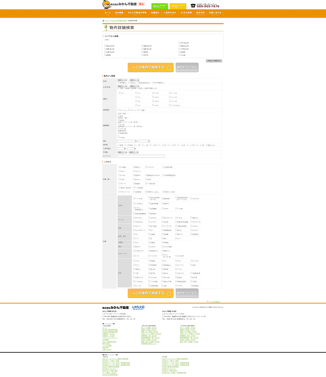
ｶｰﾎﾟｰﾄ (137, 265)
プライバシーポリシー (110, 338)
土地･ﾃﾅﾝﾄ (180, 273)
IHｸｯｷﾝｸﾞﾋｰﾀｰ (168, 218)
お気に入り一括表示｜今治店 (190, 334)
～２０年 (182, 145)
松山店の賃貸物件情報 (118, 21)
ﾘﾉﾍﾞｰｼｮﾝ (138, 286)
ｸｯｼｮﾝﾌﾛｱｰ (153, 277)
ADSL (149, 179)
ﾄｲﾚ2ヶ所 (195, 199)
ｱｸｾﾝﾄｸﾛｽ (167, 277)
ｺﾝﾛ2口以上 (139, 222)
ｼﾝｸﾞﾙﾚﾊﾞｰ (153, 222)
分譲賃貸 (138, 192)
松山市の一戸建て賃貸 (110, 371)
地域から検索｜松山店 (149, 340)
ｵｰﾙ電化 (123, 167)
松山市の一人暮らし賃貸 (110, 361)
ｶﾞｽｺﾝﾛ (179, 218)
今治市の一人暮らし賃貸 (170, 361)
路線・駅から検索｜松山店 (150, 342)
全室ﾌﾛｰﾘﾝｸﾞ (139, 277)
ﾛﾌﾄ (151, 230)
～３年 (146, 145)
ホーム (107, 21)
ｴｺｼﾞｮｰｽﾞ (138, 171)
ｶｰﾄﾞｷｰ (137, 256)
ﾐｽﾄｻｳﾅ (166, 209)
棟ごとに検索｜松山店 (149, 328)
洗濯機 (166, 234)
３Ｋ (139, 101)
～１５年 (173, 145)
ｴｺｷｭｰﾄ (123, 171)
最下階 (152, 273)
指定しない (211, 145)
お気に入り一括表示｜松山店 (151, 334)
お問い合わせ (107, 350)
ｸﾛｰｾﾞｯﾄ (138, 226)
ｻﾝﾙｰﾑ (179, 261)
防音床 (179, 277)
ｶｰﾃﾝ (178, 238)
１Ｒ (122, 93)
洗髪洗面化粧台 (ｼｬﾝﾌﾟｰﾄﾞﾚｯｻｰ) (181, 198)
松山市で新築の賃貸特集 (110, 367)
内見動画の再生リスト (149, 344)
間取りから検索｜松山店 (149, 332)
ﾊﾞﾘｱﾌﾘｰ (180, 286)
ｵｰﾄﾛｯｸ (123, 175)
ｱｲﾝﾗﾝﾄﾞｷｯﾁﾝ (196, 222)
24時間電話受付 (170, 175)
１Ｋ (139, 93)
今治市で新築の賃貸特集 (170, 367)
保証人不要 (167, 281)
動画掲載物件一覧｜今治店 (189, 338)
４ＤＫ (156, 105)
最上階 (152, 269)
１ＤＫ (156, 93)
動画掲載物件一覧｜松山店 (150, 338)
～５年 (154, 145)
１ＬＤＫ (174, 93)
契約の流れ (106, 344)
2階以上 (138, 269)
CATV (123, 179)
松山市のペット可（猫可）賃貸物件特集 (116, 365)
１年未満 (129, 145)
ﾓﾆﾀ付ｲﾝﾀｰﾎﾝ (139, 251)
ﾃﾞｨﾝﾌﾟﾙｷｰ (153, 256)
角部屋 (166, 269)
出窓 (193, 265)
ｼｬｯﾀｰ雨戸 (180, 256)
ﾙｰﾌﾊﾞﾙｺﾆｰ (195, 261)
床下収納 (153, 226)
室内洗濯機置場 (140, 214)
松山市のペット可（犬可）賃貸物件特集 (116, 363)
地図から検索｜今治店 (187, 330)
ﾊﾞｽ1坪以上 (139, 204)
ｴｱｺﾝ (136, 243)
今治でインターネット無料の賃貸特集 (175, 359)
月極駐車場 (196, 273)
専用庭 (152, 261)
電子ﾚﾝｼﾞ (180, 234)
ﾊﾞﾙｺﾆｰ (137, 261)
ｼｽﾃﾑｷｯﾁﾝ (153, 218)
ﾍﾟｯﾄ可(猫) (154, 281)
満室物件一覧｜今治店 (187, 336)
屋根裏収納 (167, 230)
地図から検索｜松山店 (149, 330)
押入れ (179, 230)
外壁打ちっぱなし (153, 192)
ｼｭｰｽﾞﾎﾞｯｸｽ (167, 226)
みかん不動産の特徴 (109, 342)
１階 (136, 273)
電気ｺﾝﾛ (195, 218)
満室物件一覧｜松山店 (149, 336)
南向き (166, 273)
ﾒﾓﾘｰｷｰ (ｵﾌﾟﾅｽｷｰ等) (166, 256)
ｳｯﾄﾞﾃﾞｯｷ (180, 265)
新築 (121, 145)
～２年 (138, 145)
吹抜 (165, 286)
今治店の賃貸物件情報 (110, 332)
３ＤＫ (156, 101)
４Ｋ (139, 105)
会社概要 (105, 340)
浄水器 (166, 222)
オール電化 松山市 (109, 373)
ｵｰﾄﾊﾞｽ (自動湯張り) (138, 209)
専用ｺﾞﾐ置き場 (126, 188)
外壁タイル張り (170, 192)
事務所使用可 (181, 281)
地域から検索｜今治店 (187, 340)
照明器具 (195, 234)
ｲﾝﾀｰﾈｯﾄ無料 (168, 247)
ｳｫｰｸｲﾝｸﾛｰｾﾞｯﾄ (140, 230)
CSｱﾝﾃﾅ (153, 247)
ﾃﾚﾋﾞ (136, 234)
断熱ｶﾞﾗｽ (167, 251)
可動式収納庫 (181, 226)
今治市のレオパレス (168, 369)
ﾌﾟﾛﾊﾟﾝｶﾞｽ (150, 167)
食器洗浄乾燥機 (182, 222)
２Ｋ (139, 97)
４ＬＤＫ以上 (175, 105)
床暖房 (152, 243)
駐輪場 (137, 184)
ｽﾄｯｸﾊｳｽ (195, 230)
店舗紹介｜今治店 (108, 336)
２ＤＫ (156, 97)
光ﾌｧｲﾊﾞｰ (138, 179)
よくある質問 (107, 346)
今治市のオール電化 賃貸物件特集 (174, 373)
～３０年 (201, 145)
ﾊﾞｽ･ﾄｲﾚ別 (138, 199)
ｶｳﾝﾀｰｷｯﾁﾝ (138, 218)
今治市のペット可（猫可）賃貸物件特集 (175, 365)
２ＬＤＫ (174, 97)
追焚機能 (153, 209)
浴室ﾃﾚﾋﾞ (167, 204)
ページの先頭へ (215, 301)
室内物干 (153, 214)
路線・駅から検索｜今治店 (189, 342)
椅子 (165, 238)
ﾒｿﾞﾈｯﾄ (179, 269)
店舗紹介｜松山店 (108, 334)
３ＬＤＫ (174, 101)
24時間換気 (154, 286)
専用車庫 (153, 265)
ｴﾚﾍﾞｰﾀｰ (123, 184)
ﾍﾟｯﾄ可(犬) (138, 281)
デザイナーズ (125, 192)
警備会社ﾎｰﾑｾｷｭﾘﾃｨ (153, 175)
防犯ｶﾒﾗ (137, 175)
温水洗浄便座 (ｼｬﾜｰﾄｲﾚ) (154, 198)
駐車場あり (167, 265)
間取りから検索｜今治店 (188, 332)
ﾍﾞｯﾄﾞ (137, 238)
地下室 (194, 277)
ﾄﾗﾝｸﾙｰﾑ (195, 226)
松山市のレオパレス (109, 369)
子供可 (194, 281)
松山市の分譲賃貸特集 (110, 375)
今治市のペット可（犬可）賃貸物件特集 (175, 363)
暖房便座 (167, 199)
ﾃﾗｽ (165, 261)
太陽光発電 (168, 167)
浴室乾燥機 (154, 204)
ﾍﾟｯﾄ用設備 (139, 188)
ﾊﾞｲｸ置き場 (151, 184)
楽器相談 (195, 286)
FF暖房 (166, 243)
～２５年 (192, 145)
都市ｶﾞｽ (137, 167)
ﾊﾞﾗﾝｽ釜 (180, 209)
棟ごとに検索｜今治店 (187, 328)
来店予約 (105, 347)
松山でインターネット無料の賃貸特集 (115, 359)
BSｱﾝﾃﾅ (137, 247)
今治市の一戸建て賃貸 (169, 371)
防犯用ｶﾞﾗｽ (154, 251)
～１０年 (163, 145)
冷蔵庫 (152, 234)
